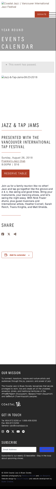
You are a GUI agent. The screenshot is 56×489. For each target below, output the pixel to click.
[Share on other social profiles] (15, 234)
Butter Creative (7, 481)
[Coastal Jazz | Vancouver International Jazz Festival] (28, 5)
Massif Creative (23, 478)
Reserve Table (15, 173)
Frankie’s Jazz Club (13, 161)
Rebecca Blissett (28, 475)
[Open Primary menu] (52, 14)
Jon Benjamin (44, 475)
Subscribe (47, 449)
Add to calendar (18, 255)
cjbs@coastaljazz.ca (19, 425)
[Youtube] (18, 431)
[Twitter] (12, 431)
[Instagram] (3, 431)
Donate (41, 14)
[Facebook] (7, 431)
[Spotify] (23, 431)
